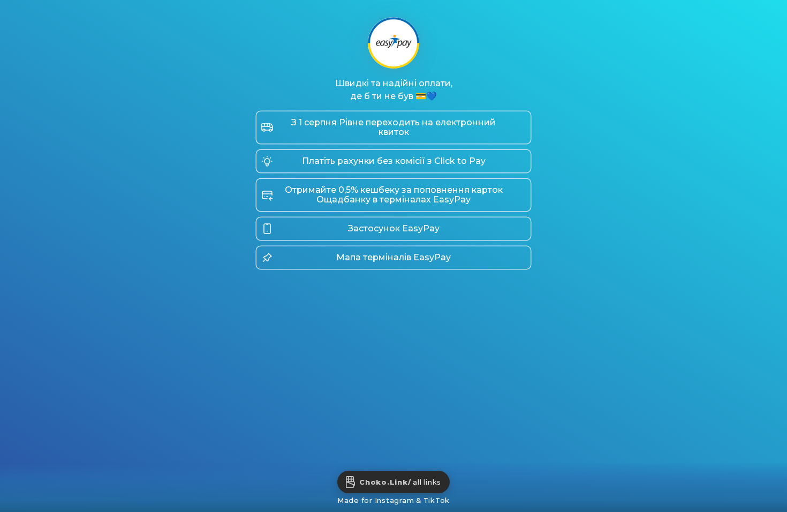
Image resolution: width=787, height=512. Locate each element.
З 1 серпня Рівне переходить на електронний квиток (393, 127)
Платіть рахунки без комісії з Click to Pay (394, 161)
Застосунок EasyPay (394, 228)
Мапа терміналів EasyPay (393, 257)
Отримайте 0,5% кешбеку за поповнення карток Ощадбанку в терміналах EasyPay (394, 195)
